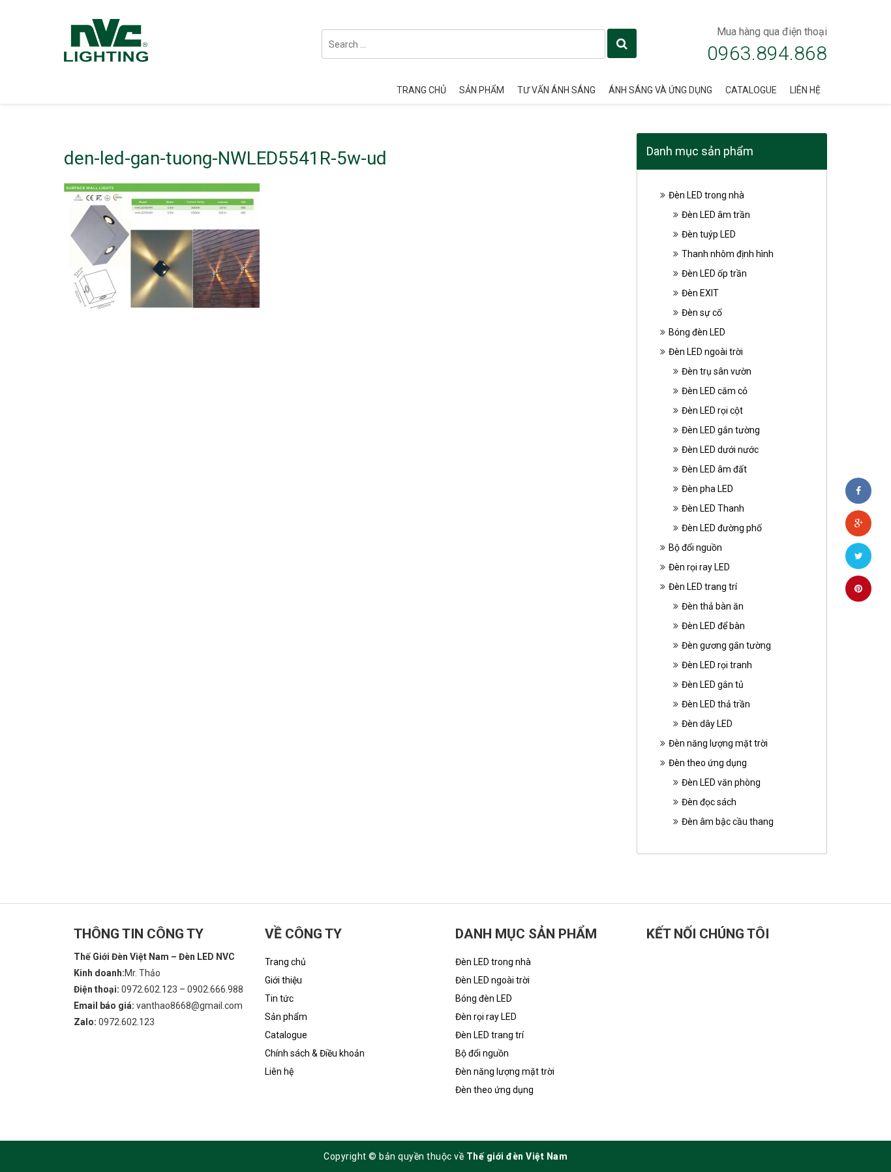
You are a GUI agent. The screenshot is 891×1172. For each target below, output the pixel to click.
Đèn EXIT (700, 293)
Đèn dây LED (707, 723)
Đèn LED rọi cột (712, 410)
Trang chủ (421, 90)
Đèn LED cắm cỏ (715, 391)
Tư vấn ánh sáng (556, 90)
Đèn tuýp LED (709, 234)
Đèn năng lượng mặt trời (718, 743)
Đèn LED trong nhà (706, 195)
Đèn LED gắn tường (721, 430)
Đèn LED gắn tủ (713, 684)
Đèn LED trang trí (703, 586)
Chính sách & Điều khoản (315, 1053)
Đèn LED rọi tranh (717, 665)
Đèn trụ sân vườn (716, 371)
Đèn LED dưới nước (720, 449)
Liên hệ (805, 90)
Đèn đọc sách (709, 802)
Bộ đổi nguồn (695, 547)
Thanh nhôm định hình (728, 254)
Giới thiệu (283, 980)
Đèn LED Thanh (713, 508)
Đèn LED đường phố (722, 528)
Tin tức (279, 998)
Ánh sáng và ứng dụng (660, 90)
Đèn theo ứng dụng (708, 763)
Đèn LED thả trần (716, 704)
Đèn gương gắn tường (726, 645)
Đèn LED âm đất (714, 469)
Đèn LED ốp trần (714, 273)
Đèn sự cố (702, 312)
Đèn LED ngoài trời (706, 352)
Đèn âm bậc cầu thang (728, 821)
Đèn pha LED (707, 489)
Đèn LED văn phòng (721, 782)
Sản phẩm (481, 90)
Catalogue (751, 90)
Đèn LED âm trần (716, 214)
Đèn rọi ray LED (699, 567)
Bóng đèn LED (697, 332)
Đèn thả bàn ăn (713, 606)
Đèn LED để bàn (713, 626)
